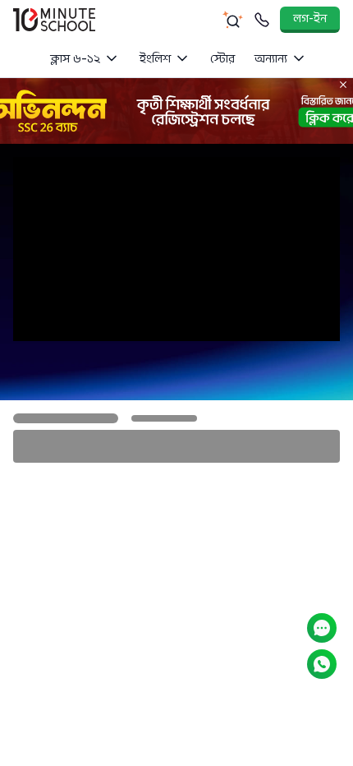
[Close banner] (343, 84)
